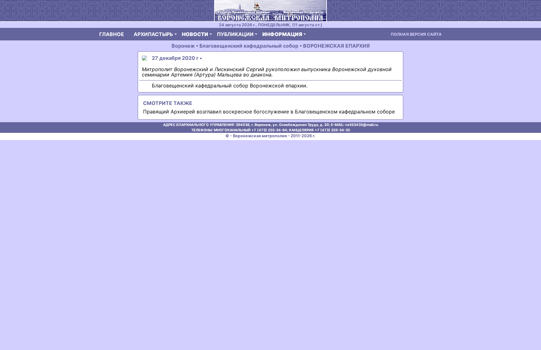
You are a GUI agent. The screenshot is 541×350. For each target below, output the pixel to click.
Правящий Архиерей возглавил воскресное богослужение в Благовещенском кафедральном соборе (269, 111)
